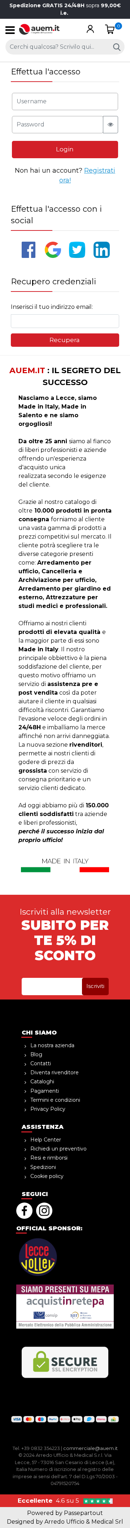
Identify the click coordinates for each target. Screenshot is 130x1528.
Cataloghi (42, 1081)
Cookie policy (47, 1176)
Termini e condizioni (55, 1100)
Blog (36, 1054)
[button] (90, 29)
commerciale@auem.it (90, 1448)
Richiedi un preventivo (58, 1148)
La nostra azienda (52, 1045)
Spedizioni (43, 1167)
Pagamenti (44, 1091)
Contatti (40, 1063)
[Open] (10, 32)
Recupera (64, 340)
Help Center (45, 1139)
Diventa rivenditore (54, 1072)
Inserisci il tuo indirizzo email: (52, 306)
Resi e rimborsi (49, 1157)
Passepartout (83, 1513)
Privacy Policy (47, 1109)
